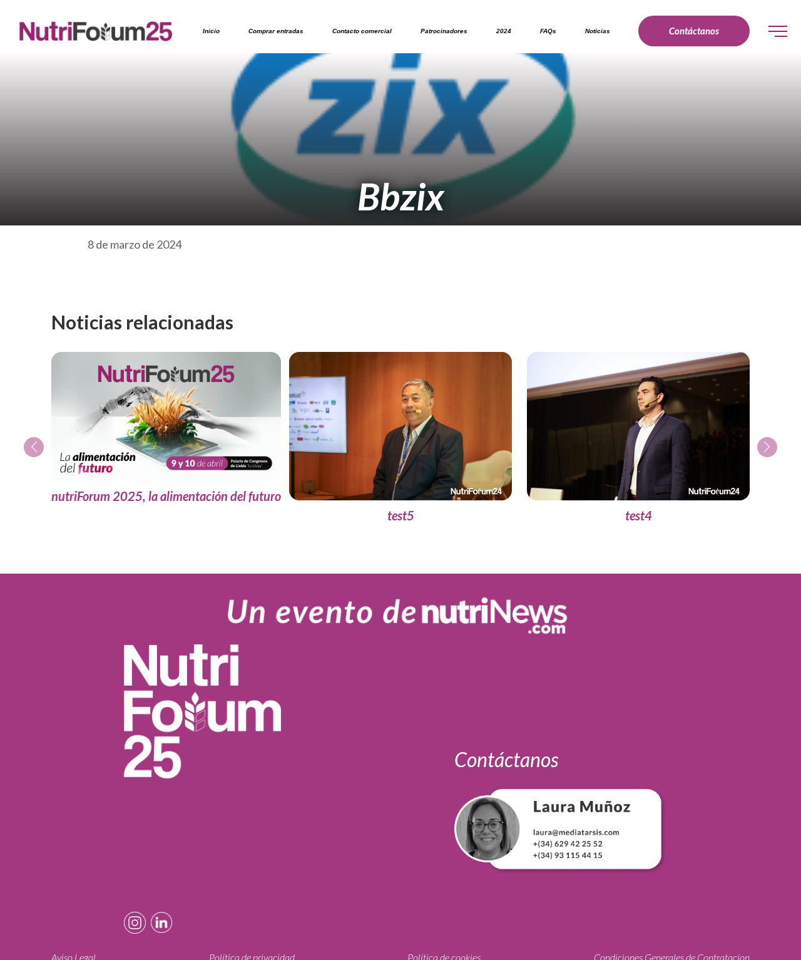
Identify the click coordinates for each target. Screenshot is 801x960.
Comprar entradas (276, 31)
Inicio (211, 31)
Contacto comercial (362, 31)
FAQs (548, 31)
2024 (503, 31)
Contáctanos (694, 30)
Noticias (597, 31)
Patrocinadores (444, 31)
